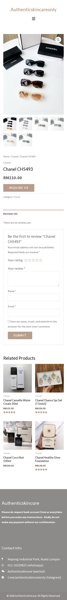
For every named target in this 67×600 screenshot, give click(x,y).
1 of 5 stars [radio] (25, 260)
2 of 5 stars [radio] (29, 260)
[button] (33, 19)
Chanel (14, 156)
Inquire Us (19, 187)
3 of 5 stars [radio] (33, 260)
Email (12, 306)
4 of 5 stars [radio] (37, 260)
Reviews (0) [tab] (10, 213)
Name (12, 291)
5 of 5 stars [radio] (40, 260)
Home (6, 156)
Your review (16, 268)
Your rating (15, 260)
